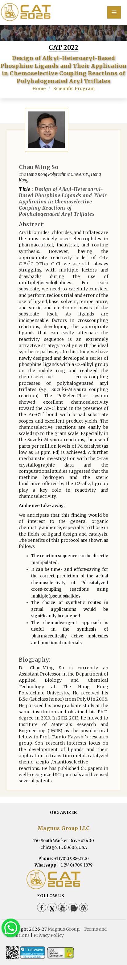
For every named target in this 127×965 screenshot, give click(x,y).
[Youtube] (62, 907)
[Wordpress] (83, 907)
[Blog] (73, 907)
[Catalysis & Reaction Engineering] (63, 12)
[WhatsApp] (11, 927)
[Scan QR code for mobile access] (12, 952)
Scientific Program (74, 88)
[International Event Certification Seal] (32, 952)
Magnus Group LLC (64, 828)
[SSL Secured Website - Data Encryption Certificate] (60, 952)
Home (39, 88)
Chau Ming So (38, 167)
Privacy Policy (49, 935)
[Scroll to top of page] (113, 943)
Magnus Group (63, 929)
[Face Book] (41, 907)
